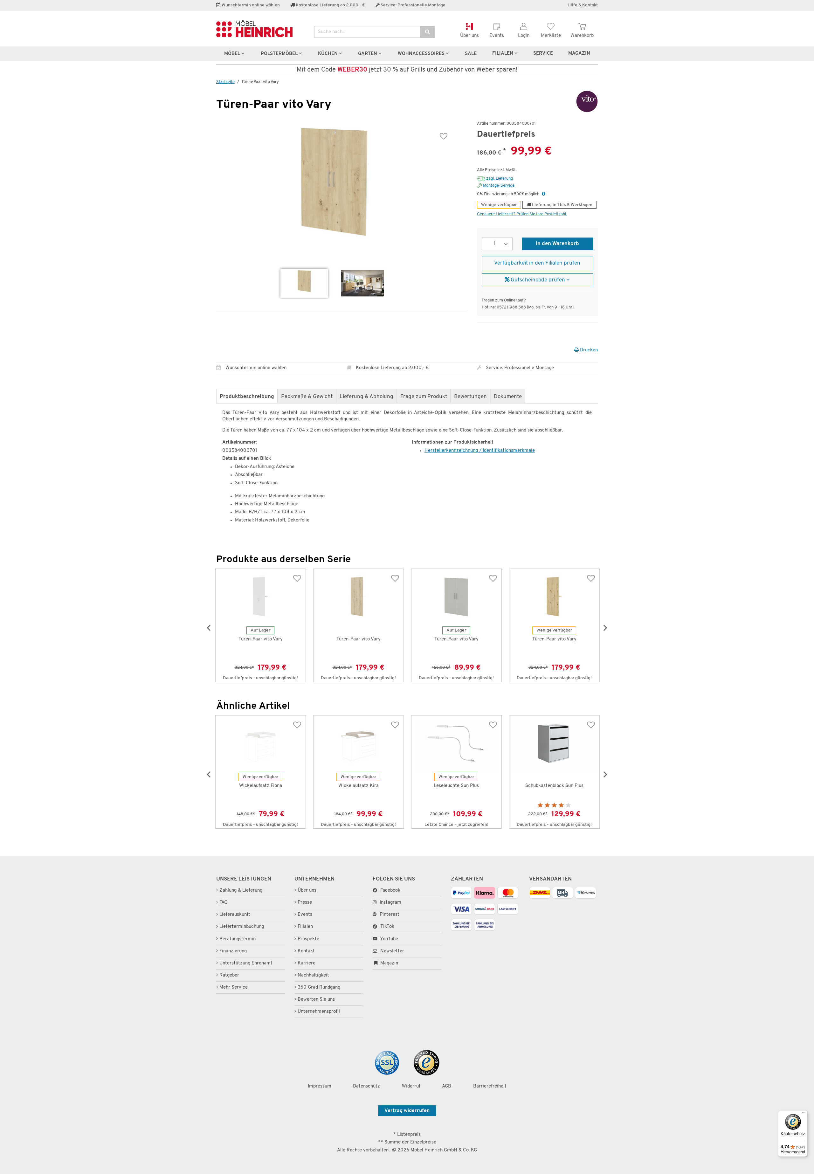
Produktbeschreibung (247, 396)
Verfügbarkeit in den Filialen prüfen (537, 263)
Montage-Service (498, 185)
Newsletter (391, 951)
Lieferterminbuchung (241, 926)
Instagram (390, 902)
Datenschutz (366, 1086)
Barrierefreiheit (490, 1086)
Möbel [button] (232, 53)
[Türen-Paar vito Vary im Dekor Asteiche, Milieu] (362, 283)
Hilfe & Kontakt (583, 5)
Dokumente (508, 396)
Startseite (225, 82)
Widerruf (411, 1086)
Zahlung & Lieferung (240, 890)
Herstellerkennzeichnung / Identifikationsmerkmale (479, 450)
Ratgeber (229, 975)
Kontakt (306, 951)
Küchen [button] (328, 53)
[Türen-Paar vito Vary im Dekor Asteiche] (304, 283)
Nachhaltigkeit (313, 975)
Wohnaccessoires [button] (422, 53)
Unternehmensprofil (319, 1011)
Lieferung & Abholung (366, 396)
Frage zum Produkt (423, 396)
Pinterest (389, 914)
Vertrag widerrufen (407, 1110)
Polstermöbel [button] (280, 53)
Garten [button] (368, 53)
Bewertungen (470, 396)
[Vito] (576, 101)
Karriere (306, 963)
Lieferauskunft (234, 914)
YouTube (388, 939)
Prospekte (308, 939)
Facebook (390, 890)
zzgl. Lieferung (499, 178)
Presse (305, 902)
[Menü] (804, 1114)
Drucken (588, 350)
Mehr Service (233, 987)
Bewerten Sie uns (316, 999)
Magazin (388, 963)
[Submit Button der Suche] (427, 32)
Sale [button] (471, 53)
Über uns (307, 890)
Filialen (503, 53)
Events (305, 914)
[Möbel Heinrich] (260, 29)
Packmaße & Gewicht (307, 396)
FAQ (223, 902)
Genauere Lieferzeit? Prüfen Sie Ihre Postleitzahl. (522, 214)
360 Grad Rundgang (319, 987)
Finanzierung (233, 951)
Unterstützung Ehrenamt (245, 963)
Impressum (319, 1086)
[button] (543, 194)
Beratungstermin (237, 939)
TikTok (387, 926)
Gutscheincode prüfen (537, 280)
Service (543, 53)
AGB (446, 1086)
